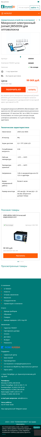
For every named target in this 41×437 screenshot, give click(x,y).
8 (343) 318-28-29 (18, 387)
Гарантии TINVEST (10, 328)
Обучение (7, 314)
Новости (7, 292)
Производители (10, 361)
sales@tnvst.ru (22, 398)
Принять (37, 427)
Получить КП (13, 89)
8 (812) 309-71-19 (20, 385)
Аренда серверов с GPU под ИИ (15, 320)
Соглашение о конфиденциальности (17, 364)
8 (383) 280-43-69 (18, 389)
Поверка (7, 317)
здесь (3, 434)
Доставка (7, 337)
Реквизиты (8, 343)
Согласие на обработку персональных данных (21, 367)
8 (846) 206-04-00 (13, 394)
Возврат (7, 340)
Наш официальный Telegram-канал (14, 409)
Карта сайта (8, 370)
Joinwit (31, 63)
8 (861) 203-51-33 (16, 392)
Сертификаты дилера (11, 331)
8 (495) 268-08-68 (13, 383)
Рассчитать (20, 256)
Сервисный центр (10, 355)
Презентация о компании (13, 304)
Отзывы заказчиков (11, 295)
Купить (32, 89)
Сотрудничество (10, 301)
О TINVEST (7, 289)
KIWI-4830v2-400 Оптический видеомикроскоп (14, 216)
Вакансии (7, 298)
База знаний (8, 358)
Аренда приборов (10, 311)
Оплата (6, 334)
